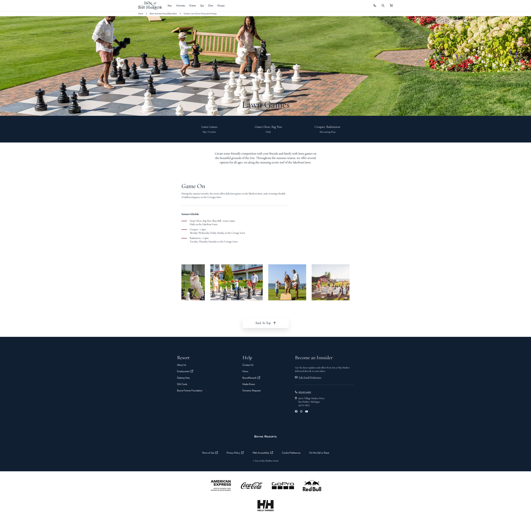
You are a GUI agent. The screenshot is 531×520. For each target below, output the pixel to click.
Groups (221, 5)
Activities (180, 5)
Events (192, 5)
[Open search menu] (383, 5)
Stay (170, 5)
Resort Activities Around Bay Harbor (163, 13)
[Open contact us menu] (375, 5)
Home (140, 13)
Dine (210, 5)
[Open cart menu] (391, 5)
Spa (202, 5)
